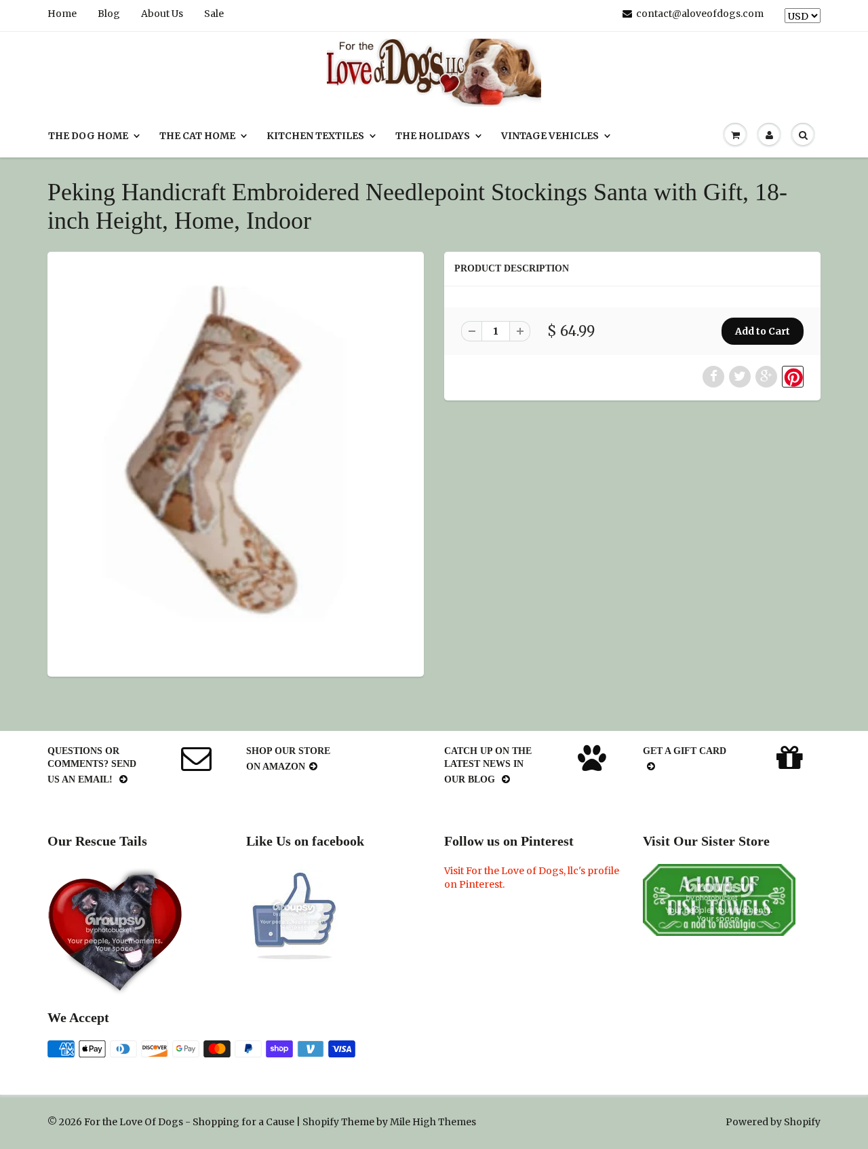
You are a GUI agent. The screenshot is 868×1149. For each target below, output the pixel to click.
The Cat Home (197, 136)
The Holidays (432, 136)
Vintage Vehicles (550, 136)
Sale (214, 13)
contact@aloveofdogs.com (700, 13)
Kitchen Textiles (315, 136)
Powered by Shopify (773, 1122)
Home (62, 13)
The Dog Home (88, 136)
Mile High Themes (433, 1122)
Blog (109, 13)
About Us (162, 13)
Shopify (320, 1122)
